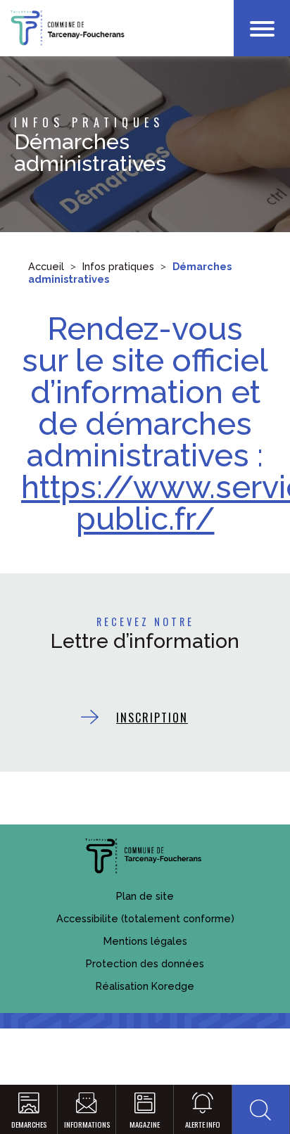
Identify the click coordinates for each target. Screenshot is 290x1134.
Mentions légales (145, 941)
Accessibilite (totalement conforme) (145, 918)
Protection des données (145, 963)
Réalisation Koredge (145, 986)
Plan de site (145, 896)
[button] (260, 1109)
